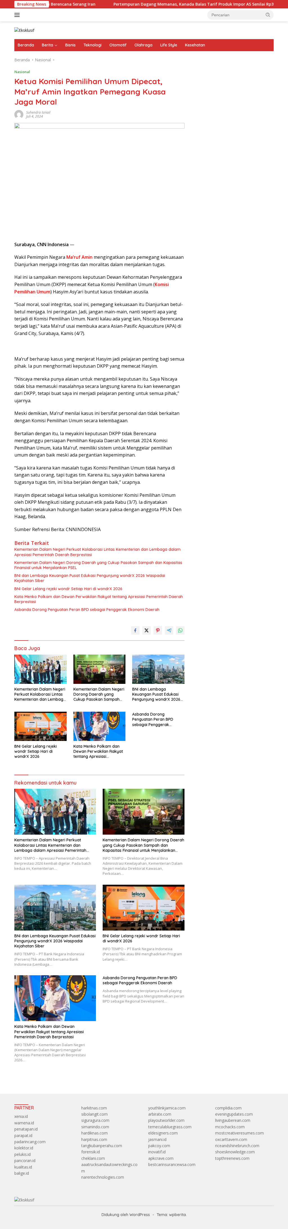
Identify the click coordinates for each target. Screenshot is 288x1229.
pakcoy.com (159, 1145)
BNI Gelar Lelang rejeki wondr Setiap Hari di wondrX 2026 (68, 588)
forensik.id (90, 1151)
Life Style (168, 45)
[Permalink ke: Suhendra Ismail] (18, 113)
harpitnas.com (94, 1139)
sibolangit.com (94, 1114)
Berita (47, 45)
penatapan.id (26, 1129)
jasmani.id (157, 1139)
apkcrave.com (161, 1158)
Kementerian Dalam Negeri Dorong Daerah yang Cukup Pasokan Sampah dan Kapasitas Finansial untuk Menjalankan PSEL (98, 565)
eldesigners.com (163, 1133)
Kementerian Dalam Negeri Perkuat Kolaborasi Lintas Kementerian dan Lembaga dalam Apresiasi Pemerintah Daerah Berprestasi (97, 552)
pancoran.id (24, 1160)
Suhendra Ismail (38, 112)
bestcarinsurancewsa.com (171, 1164)
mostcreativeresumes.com (239, 1133)
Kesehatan (195, 45)
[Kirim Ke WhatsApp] (180, 630)
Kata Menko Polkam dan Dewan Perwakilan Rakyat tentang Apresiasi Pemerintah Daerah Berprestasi (98, 599)
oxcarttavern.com (231, 1139)
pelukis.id (22, 1154)
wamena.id (24, 1122)
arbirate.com (159, 1114)
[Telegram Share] (169, 630)
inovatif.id (157, 1151)
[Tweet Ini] (146, 630)
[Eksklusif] (24, 30)
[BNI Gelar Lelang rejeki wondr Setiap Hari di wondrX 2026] (40, 726)
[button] (268, 14)
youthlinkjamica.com (167, 1108)
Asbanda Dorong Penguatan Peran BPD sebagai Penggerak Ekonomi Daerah (86, 609)
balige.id (21, 1173)
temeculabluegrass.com (170, 1126)
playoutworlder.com (166, 1120)
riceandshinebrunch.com (237, 1145)
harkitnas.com (94, 1108)
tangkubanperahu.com (101, 1145)
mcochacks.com (230, 1126)
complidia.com (228, 1108)
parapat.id (23, 1135)
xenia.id (21, 1116)
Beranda (26, 45)
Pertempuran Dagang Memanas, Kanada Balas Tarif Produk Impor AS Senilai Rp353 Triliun (175, 4)
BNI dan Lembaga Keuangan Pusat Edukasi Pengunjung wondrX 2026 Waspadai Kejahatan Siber (89, 578)
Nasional (22, 71)
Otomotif (118, 45)
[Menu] (18, 15)
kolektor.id (23, 1148)
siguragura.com (95, 1120)
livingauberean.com (232, 1120)
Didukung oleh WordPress (126, 1214)
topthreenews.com (232, 1158)
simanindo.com (95, 1126)
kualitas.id (23, 1167)
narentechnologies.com (102, 1177)
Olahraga (143, 45)
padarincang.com (30, 1141)
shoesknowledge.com (235, 1151)
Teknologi (93, 45)
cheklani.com (93, 1158)
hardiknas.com (94, 1133)
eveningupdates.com (234, 1114)
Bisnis (70, 45)
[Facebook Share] (135, 630)
